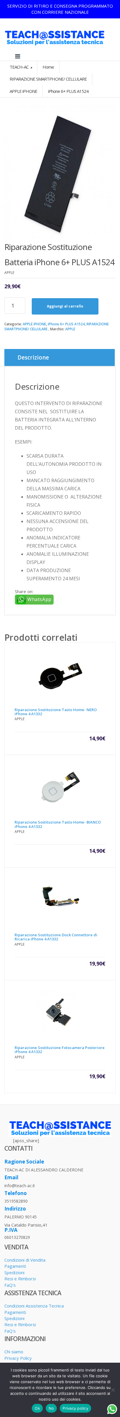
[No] (113, 1390)
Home (48, 67)
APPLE (70, 329)
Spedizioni (14, 1272)
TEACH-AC (19, 67)
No (51, 1408)
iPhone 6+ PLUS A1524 (66, 324)
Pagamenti (15, 1266)
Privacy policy (75, 1408)
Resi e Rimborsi (20, 1278)
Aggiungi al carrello (65, 306)
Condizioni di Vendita (24, 1260)
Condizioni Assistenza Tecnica (34, 1306)
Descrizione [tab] (33, 357)
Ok (37, 1408)
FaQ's (10, 1285)
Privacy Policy (18, 1358)
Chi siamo (13, 1352)
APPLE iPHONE (34, 324)
